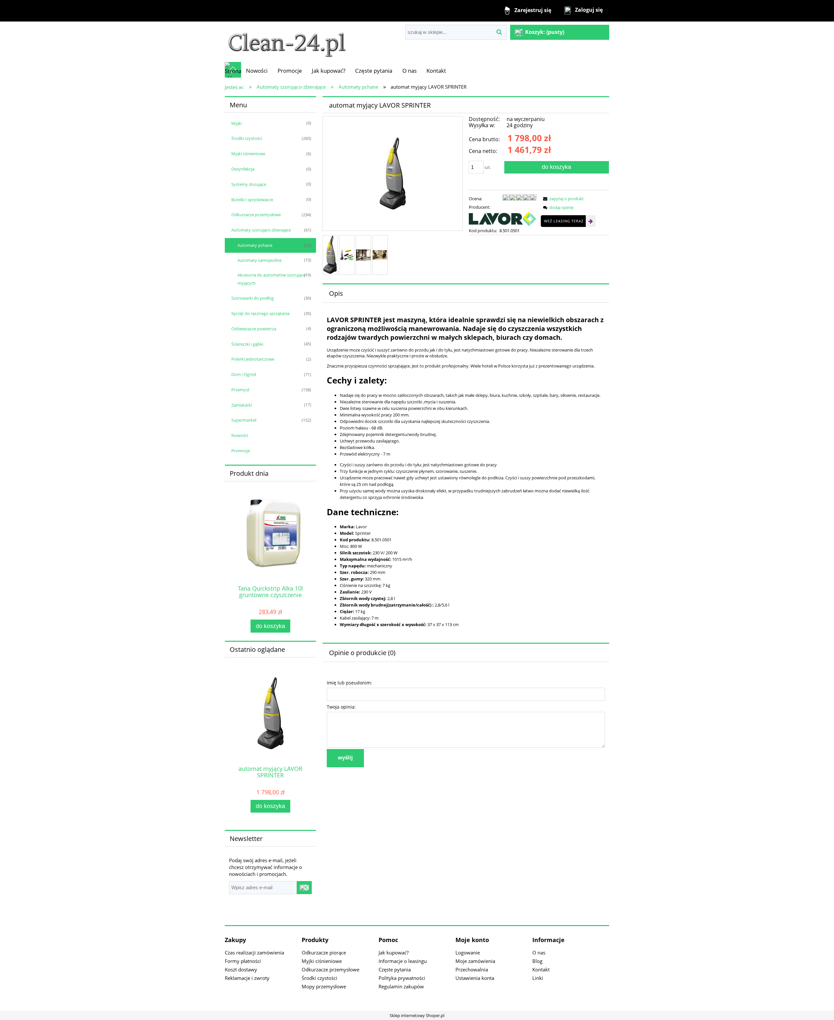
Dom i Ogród (243, 374)
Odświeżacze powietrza (253, 329)
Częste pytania (395, 969)
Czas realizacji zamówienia (254, 952)
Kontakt (541, 969)
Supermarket (244, 420)
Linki (537, 978)
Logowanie (467, 952)
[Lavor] (503, 218)
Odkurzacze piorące (324, 952)
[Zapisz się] (304, 887)
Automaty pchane (254, 245)
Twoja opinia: (341, 707)
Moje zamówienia (475, 961)
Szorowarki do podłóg (252, 298)
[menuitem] (256, 70)
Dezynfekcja (242, 169)
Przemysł (240, 390)
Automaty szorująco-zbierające (261, 230)
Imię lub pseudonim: (349, 683)
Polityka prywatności (402, 978)
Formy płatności (243, 961)
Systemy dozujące (248, 184)
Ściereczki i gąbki (247, 344)
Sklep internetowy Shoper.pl (417, 1015)
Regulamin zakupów (401, 986)
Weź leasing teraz (563, 220)
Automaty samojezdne (259, 260)
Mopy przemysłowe (324, 986)
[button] (562, 199)
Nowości (239, 435)
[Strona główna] (287, 41)
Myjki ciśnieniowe (248, 154)
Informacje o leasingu (403, 961)
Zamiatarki (241, 405)
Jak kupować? (394, 952)
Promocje (240, 451)
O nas (538, 952)
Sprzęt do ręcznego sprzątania (260, 313)
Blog (537, 961)
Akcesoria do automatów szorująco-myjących (272, 279)
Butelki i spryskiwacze (252, 199)
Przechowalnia (471, 969)
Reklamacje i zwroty (247, 978)
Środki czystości (246, 138)
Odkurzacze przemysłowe (256, 215)
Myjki (236, 123)
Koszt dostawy (241, 969)
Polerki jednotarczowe (252, 359)
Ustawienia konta (474, 978)
